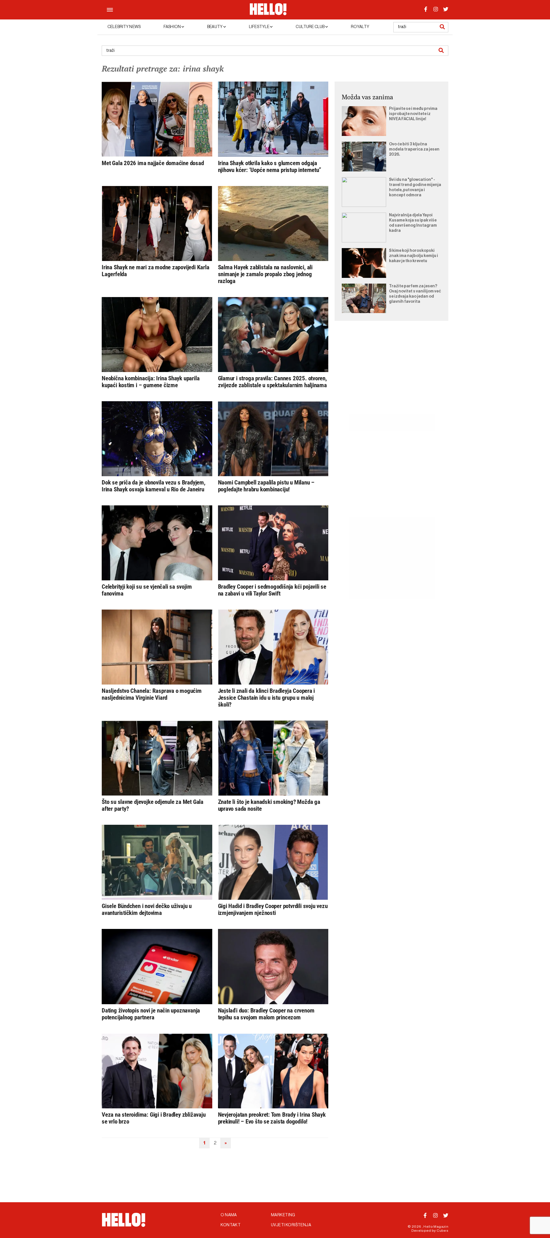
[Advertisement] (391, 374)
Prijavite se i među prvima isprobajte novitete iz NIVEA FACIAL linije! (413, 114)
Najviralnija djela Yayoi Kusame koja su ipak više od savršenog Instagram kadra (413, 223)
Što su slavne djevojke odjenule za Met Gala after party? (152, 805)
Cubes (442, 1230)
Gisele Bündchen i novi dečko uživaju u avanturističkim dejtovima (147, 909)
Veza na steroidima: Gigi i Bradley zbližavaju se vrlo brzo (154, 1118)
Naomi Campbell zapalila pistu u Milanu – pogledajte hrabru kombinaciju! (266, 486)
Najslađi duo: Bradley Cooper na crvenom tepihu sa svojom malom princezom (266, 1014)
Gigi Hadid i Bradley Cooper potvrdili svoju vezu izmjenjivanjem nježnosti (273, 909)
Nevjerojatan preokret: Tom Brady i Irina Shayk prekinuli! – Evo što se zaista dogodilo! (272, 1118)
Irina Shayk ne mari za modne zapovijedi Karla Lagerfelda (155, 271)
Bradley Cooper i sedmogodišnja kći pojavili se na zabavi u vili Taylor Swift (272, 590)
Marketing (283, 1215)
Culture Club (310, 27)
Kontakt (231, 1225)
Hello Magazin (435, 1226)
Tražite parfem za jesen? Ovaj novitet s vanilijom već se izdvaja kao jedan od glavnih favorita (415, 294)
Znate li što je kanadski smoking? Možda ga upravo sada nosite (269, 805)
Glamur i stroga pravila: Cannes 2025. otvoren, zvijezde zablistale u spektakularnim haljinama (272, 382)
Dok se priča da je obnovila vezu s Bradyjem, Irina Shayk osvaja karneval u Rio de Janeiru (153, 486)
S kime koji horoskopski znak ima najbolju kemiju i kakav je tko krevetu (413, 256)
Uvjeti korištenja (291, 1225)
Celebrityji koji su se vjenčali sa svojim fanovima (147, 590)
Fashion (172, 27)
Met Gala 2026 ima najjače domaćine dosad (153, 163)
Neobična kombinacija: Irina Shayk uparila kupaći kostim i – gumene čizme (150, 382)
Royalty (360, 27)
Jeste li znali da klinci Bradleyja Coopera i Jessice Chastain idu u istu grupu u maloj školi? (266, 697)
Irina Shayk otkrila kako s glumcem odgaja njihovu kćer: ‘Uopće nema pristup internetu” (269, 166)
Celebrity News (124, 27)
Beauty (215, 27)
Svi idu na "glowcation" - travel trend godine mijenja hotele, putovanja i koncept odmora (415, 187)
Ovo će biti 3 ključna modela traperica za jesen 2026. (414, 149)
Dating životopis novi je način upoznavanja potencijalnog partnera (151, 1014)
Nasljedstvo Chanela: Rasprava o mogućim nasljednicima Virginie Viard (152, 694)
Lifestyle (259, 27)
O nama (229, 1215)
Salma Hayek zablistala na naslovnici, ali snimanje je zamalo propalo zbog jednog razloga (265, 274)
